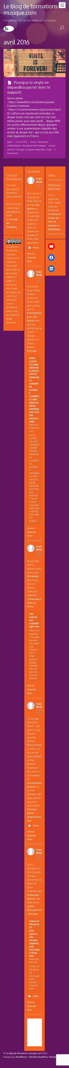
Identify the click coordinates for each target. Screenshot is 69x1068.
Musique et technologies (34, 145)
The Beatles (33, 576)
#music (30, 347)
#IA (31, 906)
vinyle (48, 149)
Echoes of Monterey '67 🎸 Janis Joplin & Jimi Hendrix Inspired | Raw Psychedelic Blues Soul (34, 938)
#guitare (34, 894)
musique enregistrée (35, 149)
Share (29, 261)
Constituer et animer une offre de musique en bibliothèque (54, 221)
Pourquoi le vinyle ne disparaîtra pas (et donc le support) (28, 87)
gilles (9, 142)
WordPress (21, 1056)
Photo (36, 247)
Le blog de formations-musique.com (24, 1053)
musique (19, 149)
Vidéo (35, 996)
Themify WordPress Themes (43, 1056)
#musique (32, 350)
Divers (33, 142)
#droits (30, 813)
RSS (8, 29)
